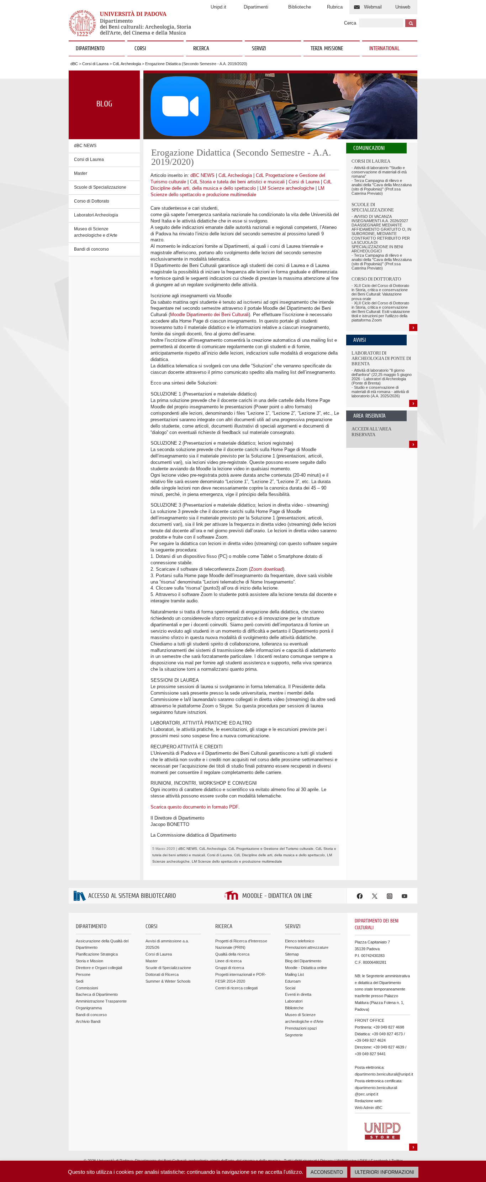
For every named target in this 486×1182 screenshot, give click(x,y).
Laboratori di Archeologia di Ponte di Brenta (381, 358)
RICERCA (201, 48)
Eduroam (293, 981)
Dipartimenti (256, 7)
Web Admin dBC (368, 1107)
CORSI (140, 48)
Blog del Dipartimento (303, 961)
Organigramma (89, 1008)
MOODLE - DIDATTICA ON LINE (277, 896)
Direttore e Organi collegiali (99, 968)
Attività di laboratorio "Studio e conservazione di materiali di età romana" (379, 172)
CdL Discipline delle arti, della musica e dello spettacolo (279, 855)
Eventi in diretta (298, 994)
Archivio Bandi (88, 1021)
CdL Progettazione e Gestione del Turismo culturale (270, 849)
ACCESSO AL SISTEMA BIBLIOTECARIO (132, 896)
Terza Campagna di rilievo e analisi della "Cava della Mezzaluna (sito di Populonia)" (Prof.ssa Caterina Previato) (382, 186)
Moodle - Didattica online (306, 968)
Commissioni (87, 988)
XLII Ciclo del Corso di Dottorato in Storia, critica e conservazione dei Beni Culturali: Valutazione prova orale (380, 291)
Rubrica (335, 7)
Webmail (373, 7)
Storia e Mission (89, 961)
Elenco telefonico (299, 941)
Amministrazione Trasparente (101, 1001)
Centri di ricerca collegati (236, 988)
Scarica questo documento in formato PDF (194, 807)
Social (290, 988)
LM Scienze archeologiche (287, 188)
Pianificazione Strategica (97, 954)
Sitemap (292, 954)
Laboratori (293, 1001)
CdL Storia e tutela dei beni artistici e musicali (237, 181)
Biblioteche (299, 7)
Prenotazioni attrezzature (306, 947)
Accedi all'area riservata (371, 432)
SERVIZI (259, 48)
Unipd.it (218, 7)
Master (80, 173)
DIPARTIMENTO (90, 48)
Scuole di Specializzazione (100, 187)
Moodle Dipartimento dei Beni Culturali (209, 314)
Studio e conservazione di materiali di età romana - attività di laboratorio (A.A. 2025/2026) (380, 391)
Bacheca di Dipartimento (97, 994)
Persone (83, 974)
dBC (74, 64)
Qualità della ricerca (232, 954)
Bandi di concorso (91, 249)
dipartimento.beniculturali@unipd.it (384, 1074)
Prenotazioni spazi (301, 1028)
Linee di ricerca (228, 961)
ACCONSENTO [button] (327, 1172)
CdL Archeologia (127, 64)
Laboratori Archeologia (96, 215)
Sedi (79, 981)
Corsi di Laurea (95, 64)
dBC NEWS (85, 145)
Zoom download (266, 569)
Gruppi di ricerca (229, 968)
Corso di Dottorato (91, 201)
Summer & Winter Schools (168, 981)
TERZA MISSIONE (327, 48)
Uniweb (402, 7)
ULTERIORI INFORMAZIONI (384, 1172)
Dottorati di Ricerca (162, 974)
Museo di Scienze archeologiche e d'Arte (95, 232)
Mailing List (294, 974)
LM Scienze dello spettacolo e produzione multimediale (237, 861)
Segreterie (294, 1035)
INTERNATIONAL (384, 48)
